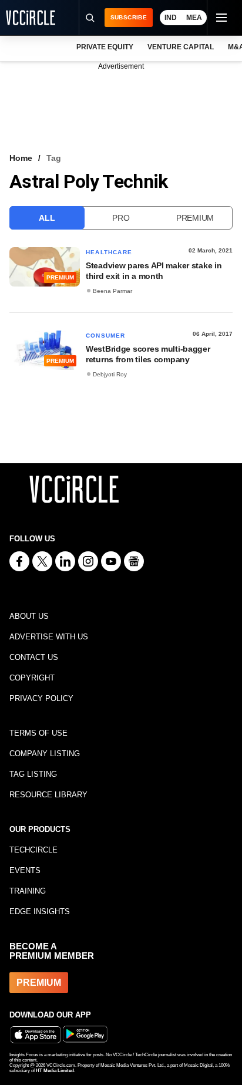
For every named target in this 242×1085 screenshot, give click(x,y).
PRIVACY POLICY (41, 698)
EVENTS (25, 870)
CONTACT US (33, 657)
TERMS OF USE (38, 733)
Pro (120, 218)
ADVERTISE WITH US (48, 636)
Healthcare (109, 252)
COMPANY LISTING (44, 753)
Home (20, 158)
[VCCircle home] (31, 17)
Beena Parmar (112, 291)
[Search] (90, 17)
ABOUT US (29, 616)
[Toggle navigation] (221, 17)
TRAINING (27, 891)
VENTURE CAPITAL (180, 46)
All (47, 218)
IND (170, 18)
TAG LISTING (33, 774)
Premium (195, 218)
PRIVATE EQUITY (104, 46)
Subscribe (128, 17)
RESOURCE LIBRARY (48, 794)
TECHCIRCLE (33, 849)
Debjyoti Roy (110, 374)
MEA (194, 18)
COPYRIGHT (32, 677)
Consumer (106, 335)
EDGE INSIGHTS (39, 911)
